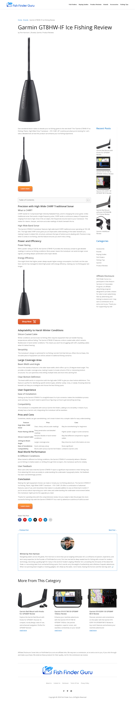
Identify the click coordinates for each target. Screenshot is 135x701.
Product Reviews (95, 4)
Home (20, 20)
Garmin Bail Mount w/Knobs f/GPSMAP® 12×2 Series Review (103, 212)
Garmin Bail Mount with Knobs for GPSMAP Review (104, 152)
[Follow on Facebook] (63, 691)
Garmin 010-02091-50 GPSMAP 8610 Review (103, 192)
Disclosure (65, 683)
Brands (106, 4)
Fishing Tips (124, 4)
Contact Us (57, 683)
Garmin (39, 33)
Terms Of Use (75, 683)
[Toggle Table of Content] (87, 200)
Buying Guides (83, 4)
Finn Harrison (24, 33)
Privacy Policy (85, 683)
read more (23, 630)
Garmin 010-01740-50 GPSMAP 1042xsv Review (104, 173)
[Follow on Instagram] (71, 691)
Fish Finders (73, 4)
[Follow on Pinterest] (67, 691)
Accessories (114, 4)
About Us (49, 683)
